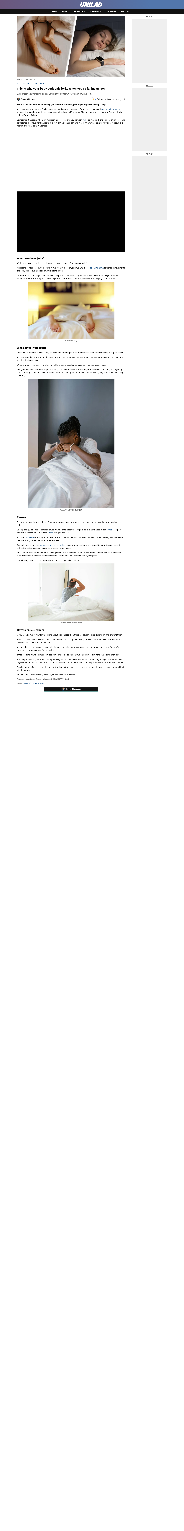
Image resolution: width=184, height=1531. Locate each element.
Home (19, 79)
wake (85, 120)
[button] (124, 99)
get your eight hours (110, 109)
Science (41, 683)
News (54, 12)
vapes (51, 532)
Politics (125, 12)
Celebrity (111, 12)
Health (32, 79)
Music (65, 12)
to (28, 268)
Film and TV (95, 12)
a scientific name (96, 268)
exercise (30, 537)
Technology (79, 12)
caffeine (110, 529)
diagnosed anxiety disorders (52, 545)
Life (30, 683)
